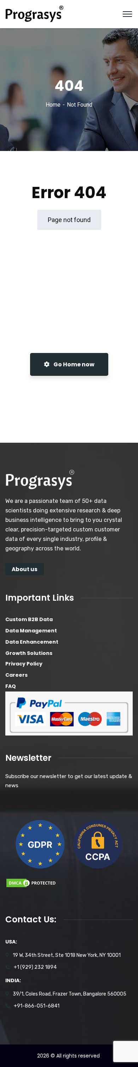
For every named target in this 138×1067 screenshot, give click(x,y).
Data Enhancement (31, 641)
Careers (16, 674)
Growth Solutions (28, 653)
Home (53, 104)
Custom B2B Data (29, 619)
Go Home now (73, 364)
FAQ (10, 686)
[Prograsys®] (34, 13)
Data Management (31, 630)
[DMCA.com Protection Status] (31, 882)
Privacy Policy (23, 663)
